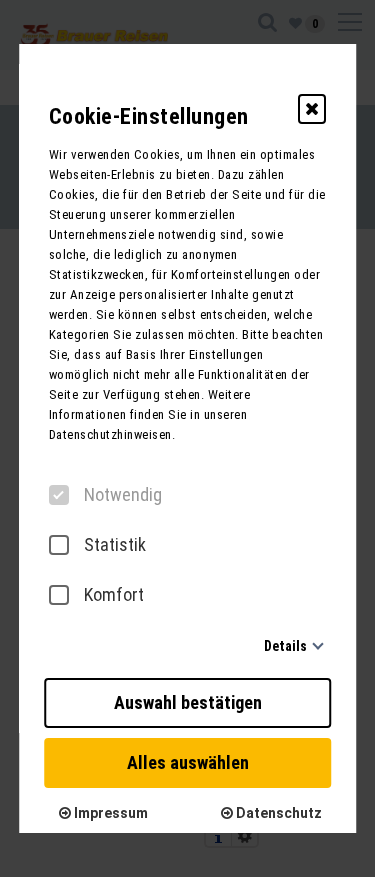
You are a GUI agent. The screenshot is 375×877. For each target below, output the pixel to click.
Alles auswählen (188, 762)
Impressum (109, 813)
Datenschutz (277, 813)
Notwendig (123, 495)
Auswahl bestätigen (188, 702)
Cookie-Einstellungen (149, 116)
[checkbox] (59, 495)
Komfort (114, 595)
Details (285, 646)
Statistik (115, 545)
